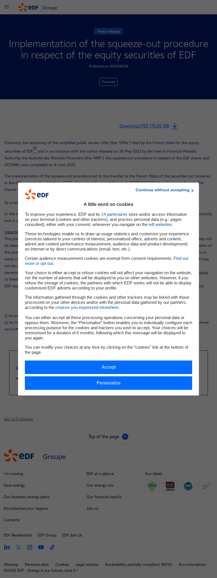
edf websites (160, 224)
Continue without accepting (163, 190)
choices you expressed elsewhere (86, 307)
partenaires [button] (114, 214)
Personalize (109, 383)
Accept (109, 367)
